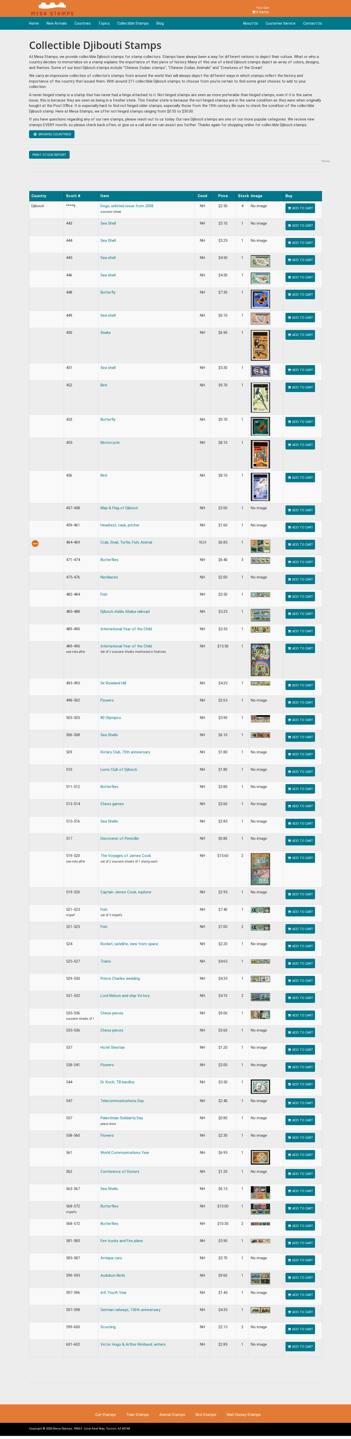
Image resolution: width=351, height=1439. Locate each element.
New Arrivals (57, 23)
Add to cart (302, 208)
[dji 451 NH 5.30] (260, 370)
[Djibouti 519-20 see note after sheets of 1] (260, 869)
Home (34, 23)
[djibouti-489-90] (260, 629)
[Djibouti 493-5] (260, 683)
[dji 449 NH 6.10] (260, 318)
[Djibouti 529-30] (260, 978)
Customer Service (280, 23)
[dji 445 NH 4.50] (260, 261)
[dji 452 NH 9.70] (260, 397)
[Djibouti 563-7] (260, 1192)
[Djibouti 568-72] (260, 1223)
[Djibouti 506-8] (260, 735)
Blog (160, 23)
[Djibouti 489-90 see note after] (260, 659)
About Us (250, 23)
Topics (104, 23)
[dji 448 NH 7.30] (260, 299)
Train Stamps (137, 1414)
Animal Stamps (172, 1414)
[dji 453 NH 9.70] (260, 426)
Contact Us (312, 23)
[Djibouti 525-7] (260, 961)
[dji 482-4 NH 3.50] (260, 594)
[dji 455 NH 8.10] (260, 454)
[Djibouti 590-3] (260, 1278)
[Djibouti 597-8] (260, 1310)
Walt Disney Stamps (244, 1414)
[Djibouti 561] (260, 1157)
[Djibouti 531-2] (260, 997)
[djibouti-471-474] (260, 560)
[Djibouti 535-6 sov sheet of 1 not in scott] (260, 1014)
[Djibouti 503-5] (260, 718)
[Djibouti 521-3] (260, 927)
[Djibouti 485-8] (260, 615)
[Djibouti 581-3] (260, 1240)
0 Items (262, 10)
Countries (83, 23)
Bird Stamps (206, 1414)
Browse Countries (54, 134)
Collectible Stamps (133, 23)
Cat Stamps (105, 1414)
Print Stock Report (49, 155)
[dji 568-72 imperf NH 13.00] (260, 1208)
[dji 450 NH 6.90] (260, 345)
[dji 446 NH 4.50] (260, 278)
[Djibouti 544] (260, 1086)
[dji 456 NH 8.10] (260, 486)
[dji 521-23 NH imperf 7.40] (260, 909)
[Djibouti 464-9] (260, 546)
